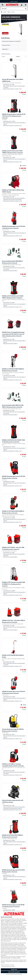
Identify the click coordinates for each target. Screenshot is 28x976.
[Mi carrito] (25, 4)
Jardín (4, 12)
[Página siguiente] (20, 60)
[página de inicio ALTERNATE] (12, 4)
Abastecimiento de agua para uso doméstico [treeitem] (11, 41)
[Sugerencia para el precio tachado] (20, 165)
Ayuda (11, 1)
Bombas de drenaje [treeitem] (6, 45)
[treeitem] (14, 49)
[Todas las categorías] (2, 4)
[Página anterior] (8, 60)
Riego (8, 12)
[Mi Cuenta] (21, 4)
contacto (16, 1)
